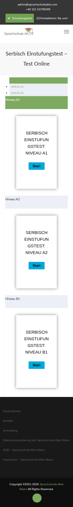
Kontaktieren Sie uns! (54, 18)
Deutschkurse (12, 411)
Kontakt (8, 420)
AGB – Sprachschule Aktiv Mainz (24, 449)
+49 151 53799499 (38, 9)
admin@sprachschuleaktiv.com (37, 4)
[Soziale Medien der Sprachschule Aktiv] (37, 498)
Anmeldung (10, 430)
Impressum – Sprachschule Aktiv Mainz (28, 459)
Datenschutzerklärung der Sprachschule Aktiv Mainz (36, 440)
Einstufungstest (21, 18)
